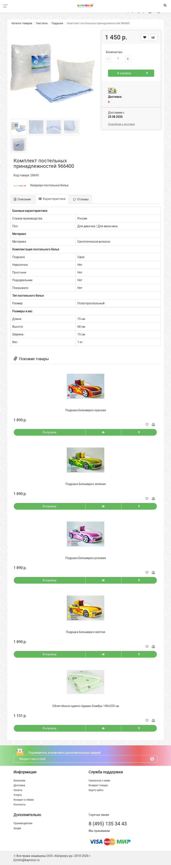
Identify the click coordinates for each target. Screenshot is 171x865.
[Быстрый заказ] (147, 73)
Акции (17, 828)
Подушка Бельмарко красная (85, 410)
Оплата (18, 790)
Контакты (20, 804)
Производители (23, 823)
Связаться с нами (99, 780)
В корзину (124, 73)
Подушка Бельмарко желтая (85, 632)
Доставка (19, 785)
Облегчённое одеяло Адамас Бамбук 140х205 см (85, 706)
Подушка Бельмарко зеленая (85, 484)
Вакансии (19, 780)
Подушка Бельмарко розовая (85, 558)
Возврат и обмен (24, 799)
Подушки (57, 23)
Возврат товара (98, 785)
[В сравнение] (153, 37)
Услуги (18, 795)
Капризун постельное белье (49, 185)
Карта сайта (96, 790)
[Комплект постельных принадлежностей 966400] (53, 73)
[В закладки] (145, 37)
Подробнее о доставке (121, 124)
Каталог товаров (21, 23)
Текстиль (42, 23)
